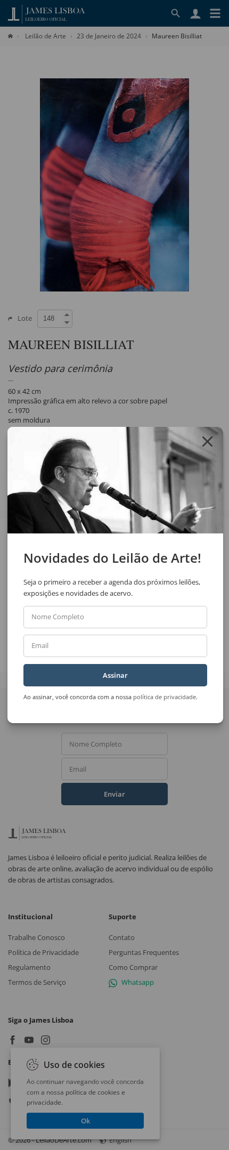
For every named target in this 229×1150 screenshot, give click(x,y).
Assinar (115, 675)
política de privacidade (164, 697)
